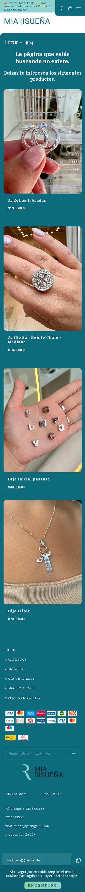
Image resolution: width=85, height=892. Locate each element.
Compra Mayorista (23, 698)
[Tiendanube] (23, 861)
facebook (52, 794)
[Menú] (79, 8)
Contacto (15, 669)
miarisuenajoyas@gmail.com (27, 826)
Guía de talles (20, 678)
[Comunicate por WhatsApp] (78, 860)
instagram (16, 794)
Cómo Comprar (19, 688)
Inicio (11, 650)
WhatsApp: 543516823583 (24, 809)
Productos (16, 659)
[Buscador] (61, 8)
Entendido (42, 885)
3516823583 (14, 817)
